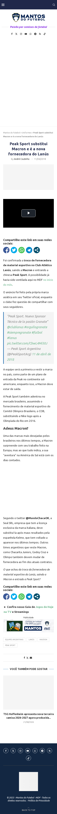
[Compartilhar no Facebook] (6, 250)
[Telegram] (35, 34)
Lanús (31, 640)
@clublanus (15, 327)
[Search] (53, 4)
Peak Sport (10, 645)
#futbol (37, 332)
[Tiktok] (45, 34)
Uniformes (26, 133)
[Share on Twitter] (27, 657)
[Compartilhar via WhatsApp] (21, 250)
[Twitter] (16, 34)
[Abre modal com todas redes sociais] (37, 250)
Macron (43, 640)
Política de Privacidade (39, 800)
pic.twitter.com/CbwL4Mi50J (27, 343)
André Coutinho (21, 159)
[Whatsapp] (31, 34)
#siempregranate (19, 332)
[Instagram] (21, 34)
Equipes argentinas (14, 640)
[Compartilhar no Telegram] (29, 250)
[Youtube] (26, 34)
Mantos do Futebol (11, 133)
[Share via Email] (31, 657)
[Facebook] (12, 34)
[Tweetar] (14, 250)
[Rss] (40, 34)
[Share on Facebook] (24, 657)
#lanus (11, 338)
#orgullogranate (35, 327)
